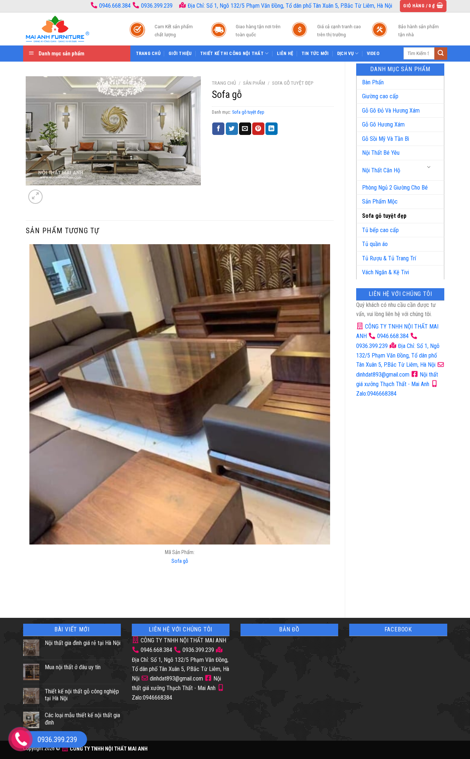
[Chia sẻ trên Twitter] (232, 128)
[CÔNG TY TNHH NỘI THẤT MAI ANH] (69, 28)
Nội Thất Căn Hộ (381, 170)
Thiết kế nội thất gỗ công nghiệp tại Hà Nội (82, 695)
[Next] (53, 193)
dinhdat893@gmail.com (175, 678)
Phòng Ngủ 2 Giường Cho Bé (395, 187)
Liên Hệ (285, 53)
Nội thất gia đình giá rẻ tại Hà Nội (82, 642)
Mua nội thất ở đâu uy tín (73, 667)
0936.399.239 (157, 5)
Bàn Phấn (373, 82)
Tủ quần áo (375, 244)
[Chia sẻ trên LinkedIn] (271, 128)
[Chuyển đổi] (429, 167)
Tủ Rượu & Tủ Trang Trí (389, 258)
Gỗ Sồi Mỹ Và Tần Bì (385, 138)
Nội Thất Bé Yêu (381, 152)
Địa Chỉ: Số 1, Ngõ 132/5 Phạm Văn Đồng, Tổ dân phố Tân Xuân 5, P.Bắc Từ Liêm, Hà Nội (289, 5)
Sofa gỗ (179, 561)
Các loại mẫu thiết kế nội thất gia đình (82, 719)
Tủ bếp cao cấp (380, 230)
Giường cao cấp (380, 96)
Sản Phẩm (254, 83)
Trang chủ (224, 83)
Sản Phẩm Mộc (380, 201)
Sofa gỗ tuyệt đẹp (384, 215)
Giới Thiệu (180, 53)
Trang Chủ (148, 53)
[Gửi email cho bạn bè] (245, 128)
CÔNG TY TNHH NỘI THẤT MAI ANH (182, 640)
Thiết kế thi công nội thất (232, 53)
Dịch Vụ (345, 53)
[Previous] (31, 594)
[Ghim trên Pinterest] (258, 128)
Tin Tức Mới (315, 53)
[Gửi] (440, 53)
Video (373, 53)
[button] (423, 6)
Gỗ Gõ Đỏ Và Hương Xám (391, 110)
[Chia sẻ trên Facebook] (218, 128)
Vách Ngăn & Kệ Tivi (385, 272)
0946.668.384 (115, 5)
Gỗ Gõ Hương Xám (383, 124)
